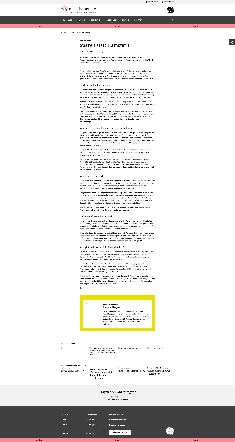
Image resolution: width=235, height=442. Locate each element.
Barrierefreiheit (116, 414)
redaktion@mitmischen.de (117, 399)
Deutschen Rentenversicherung (121, 188)
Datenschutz (92, 419)
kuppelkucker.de (91, 433)
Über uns (64, 414)
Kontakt (64, 425)
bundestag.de (65, 433)
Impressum (92, 414)
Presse (63, 419)
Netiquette (92, 425)
